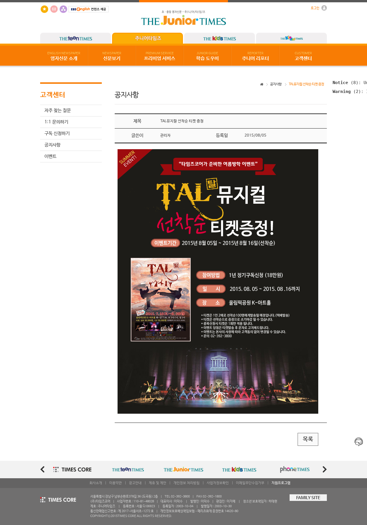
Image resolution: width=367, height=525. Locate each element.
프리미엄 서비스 (159, 56)
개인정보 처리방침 (186, 483)
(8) (345, 82)
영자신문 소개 (63, 56)
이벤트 (50, 156)
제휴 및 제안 (157, 483)
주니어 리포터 (255, 56)
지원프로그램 (281, 483)
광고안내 (135, 483)
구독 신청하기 (57, 133)
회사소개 (95, 483)
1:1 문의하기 (56, 122)
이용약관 (115, 483)
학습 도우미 (207, 56)
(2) (347, 91)
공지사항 (52, 145)
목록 (308, 439)
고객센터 (303, 56)
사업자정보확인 (218, 483)
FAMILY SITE (308, 498)
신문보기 (111, 56)
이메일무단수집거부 (250, 483)
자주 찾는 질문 (57, 110)
